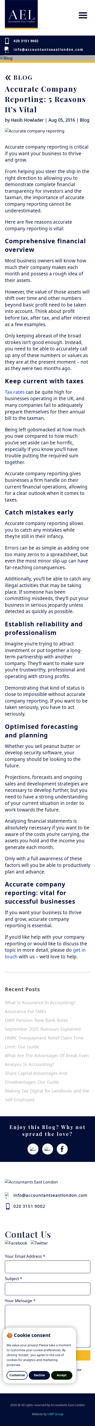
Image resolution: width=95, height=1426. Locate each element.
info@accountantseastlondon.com (49, 49)
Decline (39, 1375)
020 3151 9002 (26, 41)
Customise (17, 1375)
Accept (61, 1375)
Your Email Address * (25, 1256)
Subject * (13, 1278)
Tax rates (15, 392)
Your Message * (20, 1300)
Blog (19, 77)
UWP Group (55, 1414)
